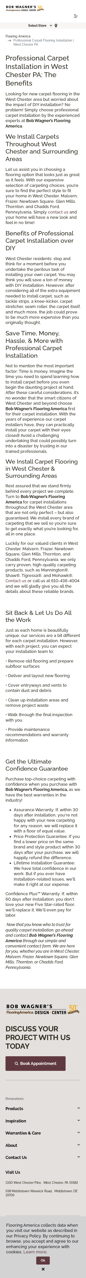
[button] (40, 25)
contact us (58, 212)
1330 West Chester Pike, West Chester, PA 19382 (42, 1182)
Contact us (16, 580)
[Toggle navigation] (75, 16)
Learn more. (35, 1251)
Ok (43, 1260)
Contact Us (16, 1157)
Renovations (14, 1099)
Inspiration (16, 1121)
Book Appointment (38, 1063)
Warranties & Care (23, 1133)
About (11, 1145)
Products (14, 1108)
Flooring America (18, 36)
